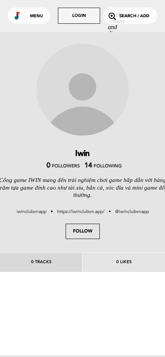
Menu (36, 16)
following (103, 166)
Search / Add (134, 16)
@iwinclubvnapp (132, 211)
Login (79, 16)
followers (63, 166)
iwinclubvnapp (31, 211)
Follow (82, 231)
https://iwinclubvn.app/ (80, 211)
